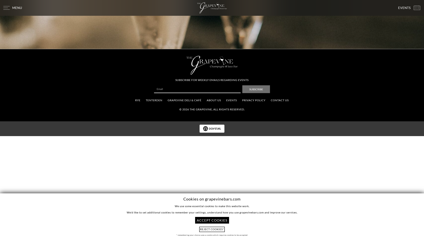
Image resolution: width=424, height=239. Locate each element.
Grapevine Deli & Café (184, 100)
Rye (137, 100)
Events (231, 100)
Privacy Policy (253, 100)
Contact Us (280, 100)
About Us (214, 100)
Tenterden (154, 100)
